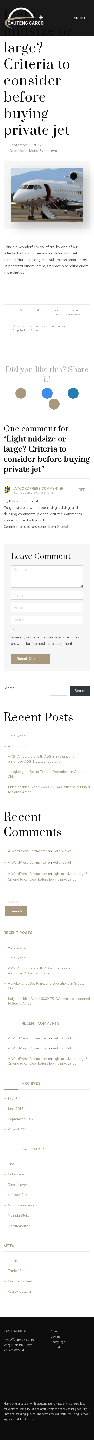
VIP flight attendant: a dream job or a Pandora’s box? (50, 312)
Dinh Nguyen (18, 1184)
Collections (18, 150)
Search (9, 688)
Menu (80, 18)
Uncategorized (19, 1226)
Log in (12, 1260)
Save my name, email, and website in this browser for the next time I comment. (45, 640)
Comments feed (20, 1281)
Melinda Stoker (19, 1215)
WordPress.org (19, 1291)
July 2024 (15, 1098)
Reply (84, 490)
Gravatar (64, 526)
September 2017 (21, 1119)
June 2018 (15, 1108)
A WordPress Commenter (27, 851)
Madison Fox (17, 1195)
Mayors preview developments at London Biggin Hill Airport (47, 328)
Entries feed (17, 1271)
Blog (11, 1164)
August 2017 (18, 1129)
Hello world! (17, 736)
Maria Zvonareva (43, 150)
